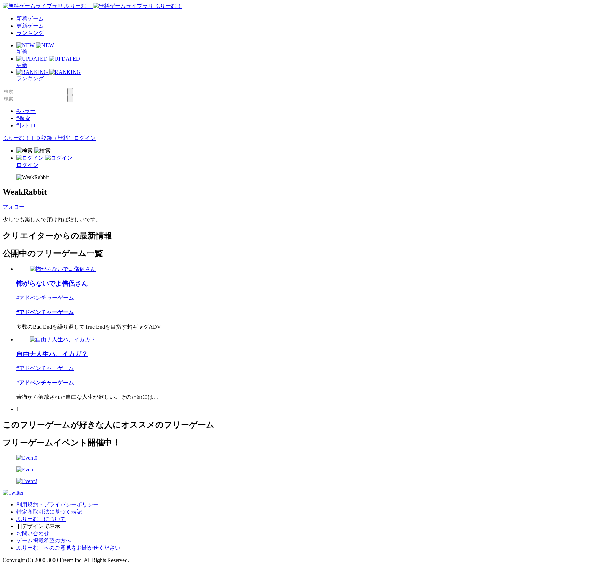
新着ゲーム (30, 19)
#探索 (23, 118)
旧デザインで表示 (38, 526)
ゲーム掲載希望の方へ (43, 540)
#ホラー (26, 111)
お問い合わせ (32, 533)
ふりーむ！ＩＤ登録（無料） (38, 138)
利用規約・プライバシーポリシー (57, 505)
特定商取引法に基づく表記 (49, 512)
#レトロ (26, 125)
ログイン (85, 138)
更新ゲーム (30, 26)
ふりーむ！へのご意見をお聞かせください (68, 548)
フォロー (14, 207)
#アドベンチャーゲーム (45, 298)
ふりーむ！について (41, 519)
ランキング (30, 33)
